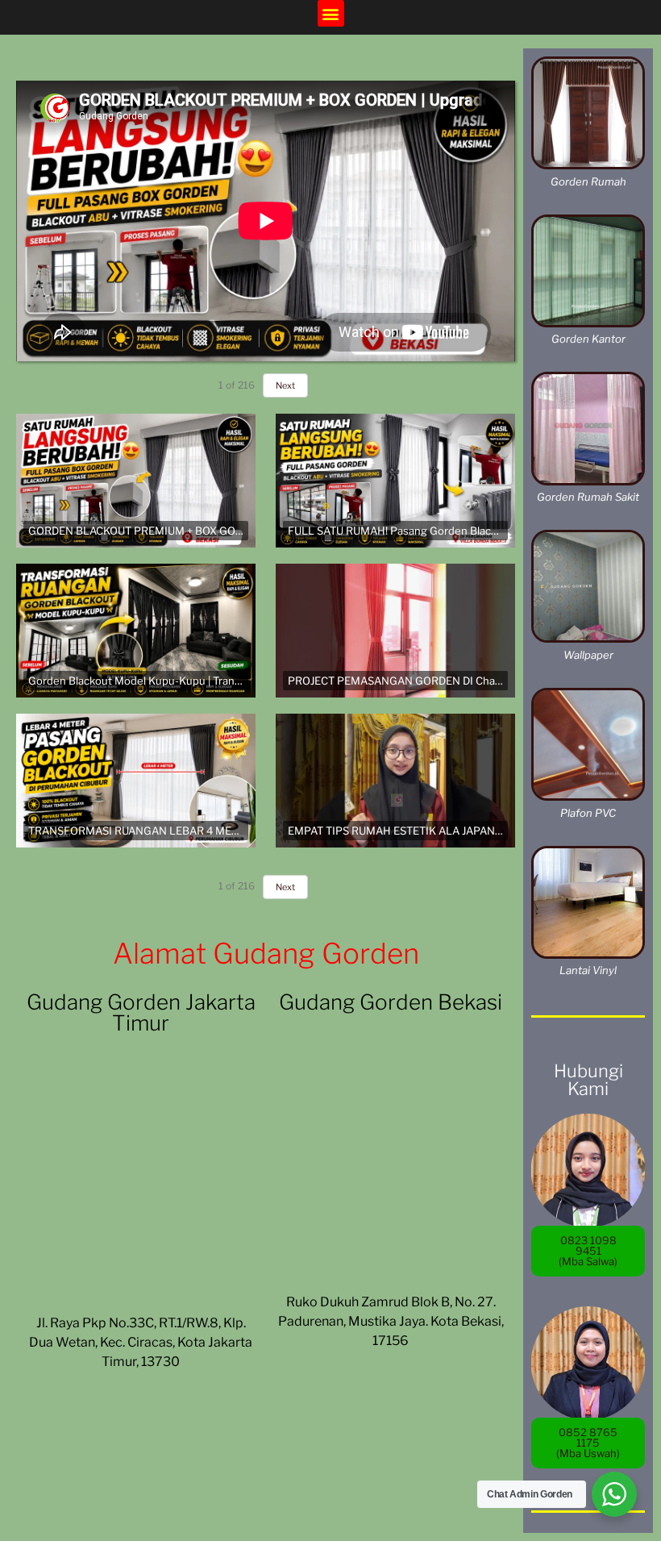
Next (285, 385)
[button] (331, 13)
